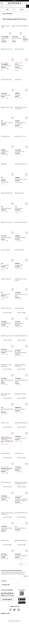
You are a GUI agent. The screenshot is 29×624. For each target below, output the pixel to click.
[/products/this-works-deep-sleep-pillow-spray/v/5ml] (7, 85)
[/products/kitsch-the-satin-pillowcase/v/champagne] (21, 55)
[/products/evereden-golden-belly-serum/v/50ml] (7, 142)
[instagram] (18, 610)
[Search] (27, 6)
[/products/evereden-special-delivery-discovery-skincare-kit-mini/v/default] (21, 113)
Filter (21, 9)
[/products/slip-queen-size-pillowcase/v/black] (7, 284)
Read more (26, 576)
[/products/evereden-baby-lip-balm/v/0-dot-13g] (21, 85)
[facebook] (10, 610)
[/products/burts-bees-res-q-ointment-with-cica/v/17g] (17, 30)
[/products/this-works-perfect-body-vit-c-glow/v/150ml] (21, 142)
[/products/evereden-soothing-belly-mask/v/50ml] (21, 255)
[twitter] (14, 610)
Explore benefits (7, 599)
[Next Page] (26, 564)
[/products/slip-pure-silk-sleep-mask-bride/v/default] (7, 199)
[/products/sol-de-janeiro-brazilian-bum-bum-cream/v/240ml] (6, 30)
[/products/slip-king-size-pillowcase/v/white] (21, 199)
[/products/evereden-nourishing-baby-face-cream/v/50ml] (21, 169)
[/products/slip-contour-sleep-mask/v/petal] (7, 255)
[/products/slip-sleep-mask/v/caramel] (7, 169)
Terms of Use (11, 621)
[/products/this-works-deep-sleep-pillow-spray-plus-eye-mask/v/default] (21, 284)
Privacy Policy (17, 621)
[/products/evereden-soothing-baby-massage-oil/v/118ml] (21, 228)
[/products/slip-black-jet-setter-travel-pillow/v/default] (7, 113)
